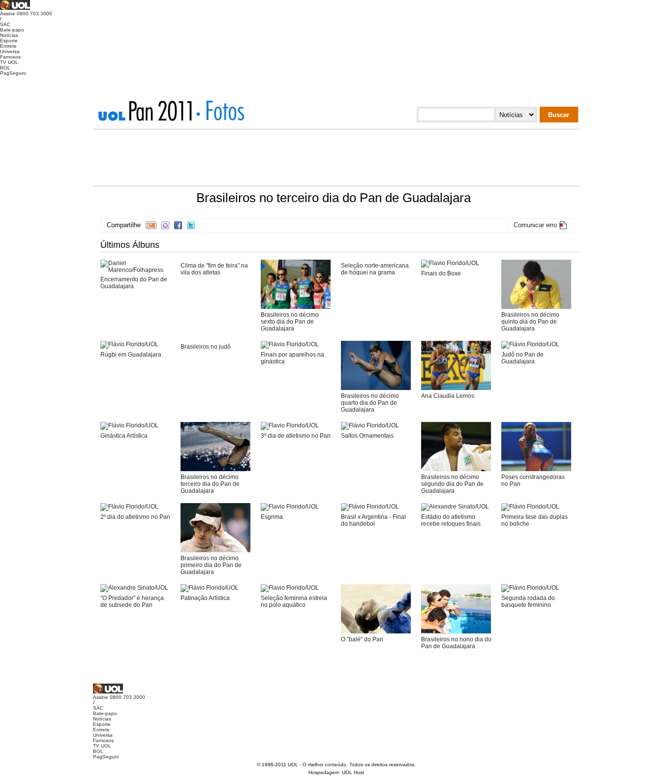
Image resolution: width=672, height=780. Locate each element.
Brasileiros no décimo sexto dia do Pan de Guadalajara (290, 321)
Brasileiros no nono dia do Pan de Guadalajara (456, 643)
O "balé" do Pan (362, 639)
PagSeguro (13, 73)
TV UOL (9, 62)
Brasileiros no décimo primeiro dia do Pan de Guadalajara (211, 565)
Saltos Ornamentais (367, 435)
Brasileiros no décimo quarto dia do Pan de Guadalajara (370, 402)
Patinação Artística (205, 598)
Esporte (9, 40)
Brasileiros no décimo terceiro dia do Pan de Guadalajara (210, 484)
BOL (5, 67)
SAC (5, 24)
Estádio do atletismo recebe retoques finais (451, 520)
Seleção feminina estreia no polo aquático (294, 601)
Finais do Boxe (441, 273)
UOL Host (353, 772)
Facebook (178, 225)
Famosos (10, 57)
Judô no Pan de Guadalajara (522, 358)
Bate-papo (12, 29)
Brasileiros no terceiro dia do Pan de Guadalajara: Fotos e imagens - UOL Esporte (220, 110)
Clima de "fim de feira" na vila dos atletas (214, 269)
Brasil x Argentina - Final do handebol (373, 520)
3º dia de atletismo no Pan (296, 435)
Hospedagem (323, 772)
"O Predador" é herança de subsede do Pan (132, 601)
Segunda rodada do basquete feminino (528, 601)
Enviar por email (151, 225)
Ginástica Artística (124, 435)
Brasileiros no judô (206, 346)
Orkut (165, 225)
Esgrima (272, 516)
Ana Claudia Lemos (447, 395)
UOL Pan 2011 (148, 110)
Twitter (191, 225)
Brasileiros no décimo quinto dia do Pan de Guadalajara (530, 321)
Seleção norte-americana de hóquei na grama (375, 269)
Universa (10, 51)
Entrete (8, 46)
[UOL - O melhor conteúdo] (15, 8)
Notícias (9, 35)
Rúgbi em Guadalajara (130, 354)
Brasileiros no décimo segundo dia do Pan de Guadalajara (452, 484)
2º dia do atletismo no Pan (135, 516)
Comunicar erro (535, 225)
